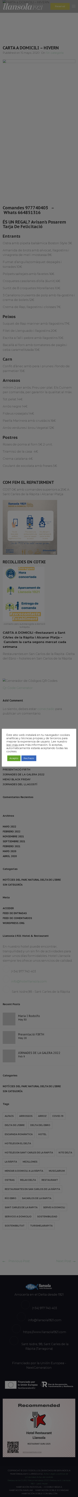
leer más (12, 744)
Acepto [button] (13, 758)
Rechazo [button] (29, 758)
